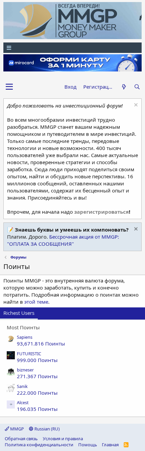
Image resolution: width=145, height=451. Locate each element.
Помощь (87, 445)
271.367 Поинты (37, 376)
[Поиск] (137, 87)
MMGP (16, 429)
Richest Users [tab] (18, 312)
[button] (9, 87)
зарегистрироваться (101, 211)
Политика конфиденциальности (39, 445)
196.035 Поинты (37, 408)
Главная (110, 445)
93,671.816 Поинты (41, 343)
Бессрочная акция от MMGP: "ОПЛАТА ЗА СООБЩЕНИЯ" (63, 240)
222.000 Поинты (37, 392)
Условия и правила (63, 438)
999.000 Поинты (37, 360)
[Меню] (72, 47)
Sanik (22, 386)
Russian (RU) (46, 429)
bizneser (25, 370)
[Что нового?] (123, 87)
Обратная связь (21, 438)
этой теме (36, 301)
